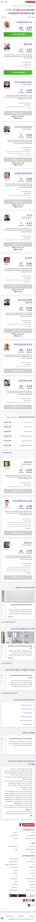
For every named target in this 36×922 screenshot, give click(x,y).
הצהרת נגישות (9, 916)
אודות (32, 833)
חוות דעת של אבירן (26, 398)
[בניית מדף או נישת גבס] (20, 597)
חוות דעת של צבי (26, 191)
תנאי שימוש (21, 916)
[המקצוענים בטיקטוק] (33, 900)
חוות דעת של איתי (26, 236)
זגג (33, 876)
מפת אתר (31, 916)
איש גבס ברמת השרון (26, 720)
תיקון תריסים (13, 890)
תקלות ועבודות (13, 846)
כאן (31, 815)
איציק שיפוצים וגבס (25, 380)
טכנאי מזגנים (13, 859)
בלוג (16, 849)
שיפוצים (15, 884)
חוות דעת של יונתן (26, 362)
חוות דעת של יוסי (26, 519)
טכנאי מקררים (13, 867)
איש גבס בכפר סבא (26, 716)
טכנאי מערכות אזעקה (11, 864)
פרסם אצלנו (13, 835)
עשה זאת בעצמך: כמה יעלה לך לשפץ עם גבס (20, 647)
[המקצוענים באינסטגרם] (30, 900)
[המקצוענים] (30, 2)
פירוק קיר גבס (28, 427)
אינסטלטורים (30, 862)
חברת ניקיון (31, 881)
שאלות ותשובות (30, 849)
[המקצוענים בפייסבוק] (27, 900)
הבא (27, 809)
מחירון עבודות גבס (26, 417)
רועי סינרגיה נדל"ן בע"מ (23, 126)
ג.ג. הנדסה (28, 462)
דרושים (15, 833)
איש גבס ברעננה (27, 724)
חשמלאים (31, 884)
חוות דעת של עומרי (26, 320)
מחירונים (31, 846)
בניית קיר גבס (28, 422)
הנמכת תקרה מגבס (26, 436)
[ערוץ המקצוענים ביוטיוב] (24, 900)
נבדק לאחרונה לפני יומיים (26, 87)
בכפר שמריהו (19, 9)
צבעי (16, 881)
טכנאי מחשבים (13, 862)
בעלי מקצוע (32, 5)
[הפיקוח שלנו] (2, 918)
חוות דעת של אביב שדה (25, 103)
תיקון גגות (14, 887)
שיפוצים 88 (28, 44)
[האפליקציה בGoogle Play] (22, 895)
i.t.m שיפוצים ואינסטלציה (23, 344)
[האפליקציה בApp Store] (13, 895)
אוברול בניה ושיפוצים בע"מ (22, 500)
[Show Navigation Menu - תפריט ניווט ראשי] (2, 2)
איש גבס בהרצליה (27, 709)
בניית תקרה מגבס (27, 441)
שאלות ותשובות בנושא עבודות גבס (19, 670)
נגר (16, 876)
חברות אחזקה (30, 879)
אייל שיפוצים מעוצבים (24, 22)
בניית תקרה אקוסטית (26, 445)
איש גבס (26, 5)
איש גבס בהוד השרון (26, 705)
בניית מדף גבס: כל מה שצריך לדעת (21, 605)
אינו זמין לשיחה (18, 113)
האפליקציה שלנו (29, 838)
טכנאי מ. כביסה (29, 890)
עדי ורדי (29, 215)
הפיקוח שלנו (30, 835)
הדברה (32, 870)
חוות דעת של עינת (26, 147)
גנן (33, 864)
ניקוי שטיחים (13, 879)
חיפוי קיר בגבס (28, 431)
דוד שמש (31, 867)
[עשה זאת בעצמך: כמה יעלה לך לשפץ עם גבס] (20, 638)
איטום (32, 859)
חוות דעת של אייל (26, 563)
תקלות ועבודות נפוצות (24, 587)
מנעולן (15, 870)
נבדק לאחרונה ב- (25, 24)
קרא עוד (29, 528)
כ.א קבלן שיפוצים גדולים (23, 82)
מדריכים (32, 852)
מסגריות (14, 873)
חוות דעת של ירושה (26, 483)
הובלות (32, 873)
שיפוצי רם (28, 258)
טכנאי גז (32, 887)
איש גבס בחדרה (27, 713)
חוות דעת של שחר (26, 276)
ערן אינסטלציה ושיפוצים (23, 173)
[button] (4, 17)
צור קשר (14, 838)
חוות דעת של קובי (26, 62)
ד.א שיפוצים (28, 542)
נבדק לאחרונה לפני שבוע (26, 502)
